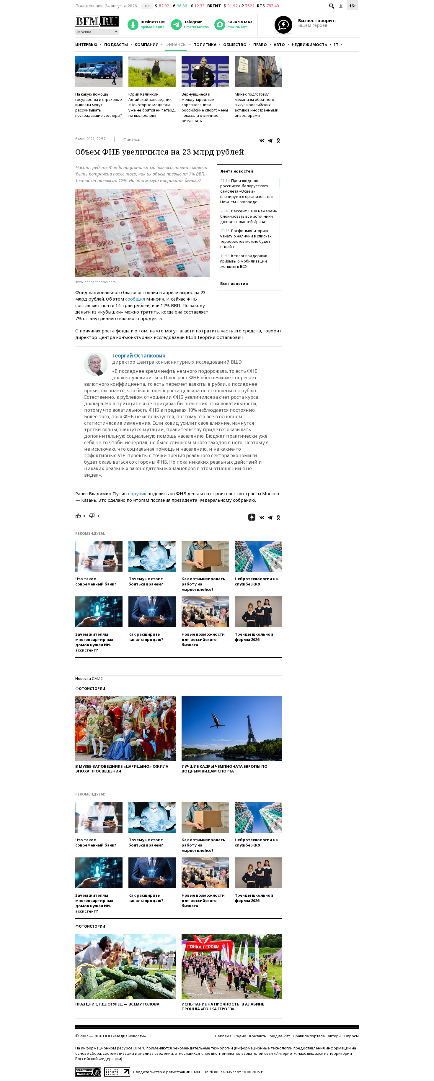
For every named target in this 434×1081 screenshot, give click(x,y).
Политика (204, 44)
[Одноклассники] (278, 140)
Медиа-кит (280, 1036)
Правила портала (309, 1036)
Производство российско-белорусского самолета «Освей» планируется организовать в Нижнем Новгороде (246, 191)
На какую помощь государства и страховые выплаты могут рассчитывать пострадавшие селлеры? (98, 104)
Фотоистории (90, 688)
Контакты (258, 1036)
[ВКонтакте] (261, 140)
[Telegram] (270, 140)
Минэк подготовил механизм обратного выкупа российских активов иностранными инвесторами (256, 104)
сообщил (135, 299)
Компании (147, 44)
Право (260, 44)
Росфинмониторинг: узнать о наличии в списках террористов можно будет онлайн (246, 238)
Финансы (176, 44)
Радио (240, 1036)
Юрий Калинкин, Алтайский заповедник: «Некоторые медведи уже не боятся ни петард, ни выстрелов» (152, 104)
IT (336, 44)
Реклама (223, 1036)
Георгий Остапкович (139, 355)
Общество (235, 44)
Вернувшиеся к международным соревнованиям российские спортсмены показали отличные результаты (205, 107)
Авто (279, 44)
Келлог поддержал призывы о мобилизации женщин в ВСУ (243, 261)
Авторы (334, 1036)
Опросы (351, 1036)
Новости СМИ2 (88, 678)
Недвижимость (309, 44)
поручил (137, 493)
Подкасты (116, 44)
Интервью (86, 44)
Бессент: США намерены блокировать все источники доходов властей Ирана (249, 216)
